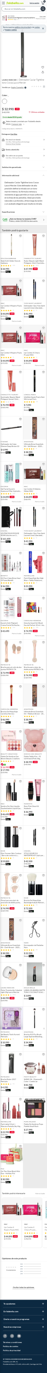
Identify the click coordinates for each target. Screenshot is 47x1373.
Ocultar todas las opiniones (23, 1287)
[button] (23, 9)
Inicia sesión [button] (34, 3)
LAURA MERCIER (9, 80)
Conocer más (16, 124)
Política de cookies (10, 1346)
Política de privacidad (11, 1350)
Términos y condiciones (12, 1342)
